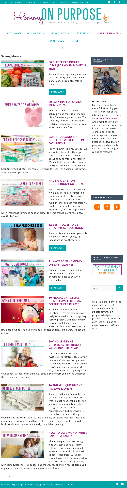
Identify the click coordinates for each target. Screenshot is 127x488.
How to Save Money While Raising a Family (68, 434)
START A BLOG (56, 40)
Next (11, 476)
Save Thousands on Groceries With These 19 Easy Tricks (66, 140)
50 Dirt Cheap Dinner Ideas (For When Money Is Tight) (67, 65)
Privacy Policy (33, 484)
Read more (57, 92)
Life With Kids (58, 33)
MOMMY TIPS (34, 33)
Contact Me (31, 2)
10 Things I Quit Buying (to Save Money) (66, 386)
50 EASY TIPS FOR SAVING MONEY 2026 (65, 103)
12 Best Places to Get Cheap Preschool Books (66, 226)
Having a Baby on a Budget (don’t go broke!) (67, 182)
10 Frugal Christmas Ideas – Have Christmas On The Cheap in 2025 (65, 301)
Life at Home (82, 33)
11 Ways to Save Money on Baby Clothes (65, 262)
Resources (44, 2)
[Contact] (122, 484)
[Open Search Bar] (63, 48)
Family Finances (108, 33)
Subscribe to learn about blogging (73, 2)
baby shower (14, 33)
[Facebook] (111, 484)
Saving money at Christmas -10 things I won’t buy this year (65, 344)
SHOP (53, 2)
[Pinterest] (116, 484)
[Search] (119, 288)
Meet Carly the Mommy (14, 2)
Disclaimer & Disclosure (52, 484)
